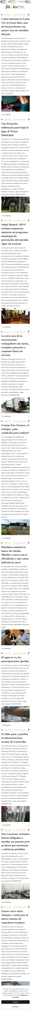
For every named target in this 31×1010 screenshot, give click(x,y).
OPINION (21, 1)
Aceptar (15, 1002)
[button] (15, 115)
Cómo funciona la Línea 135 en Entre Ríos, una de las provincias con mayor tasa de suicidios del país (15, 26)
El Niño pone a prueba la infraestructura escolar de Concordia (14, 738)
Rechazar (16, 1007)
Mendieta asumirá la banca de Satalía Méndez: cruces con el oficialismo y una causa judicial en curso (15, 555)
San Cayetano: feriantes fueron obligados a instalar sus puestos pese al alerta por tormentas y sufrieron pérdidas (15, 841)
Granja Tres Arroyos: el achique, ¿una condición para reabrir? (15, 429)
